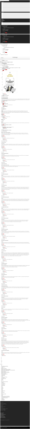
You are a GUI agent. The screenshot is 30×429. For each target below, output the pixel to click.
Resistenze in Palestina (4, 317)
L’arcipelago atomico (4, 263)
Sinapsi (2, 351)
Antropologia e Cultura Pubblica (4, 366)
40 (1, 361)
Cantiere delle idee (3, 374)
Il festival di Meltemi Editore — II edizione (7, 23)
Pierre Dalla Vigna (3, 119)
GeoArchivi (4, 8)
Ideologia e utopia (3, 108)
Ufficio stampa (1, 413)
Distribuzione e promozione (6, 95)
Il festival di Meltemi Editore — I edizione (7, 24)
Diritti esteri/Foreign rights (3, 414)
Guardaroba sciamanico (4, 229)
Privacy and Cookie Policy (2, 417)
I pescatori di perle (3, 384)
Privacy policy (9, 427)
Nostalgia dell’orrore (4, 274)
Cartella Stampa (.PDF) (5, 17)
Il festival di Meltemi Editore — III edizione (7, 124)
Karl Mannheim (2, 107)
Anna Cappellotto (3, 283)
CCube (2, 376)
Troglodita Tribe (3, 249)
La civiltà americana (4, 185)
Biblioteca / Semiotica (3, 371)
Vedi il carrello (1, 62)
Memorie (2, 308)
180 (1, 365)
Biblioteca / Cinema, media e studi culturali (5, 132)
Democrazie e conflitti (3, 378)
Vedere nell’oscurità (4, 163)
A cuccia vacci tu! (3, 250)
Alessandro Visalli (3, 294)
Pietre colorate (2, 143)
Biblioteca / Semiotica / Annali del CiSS (5, 372)
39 (1, 360)
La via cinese (4, 48)
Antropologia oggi (5, 3)
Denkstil (2, 198)
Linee (1, 386)
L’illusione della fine (3, 328)
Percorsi (2, 391)
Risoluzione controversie (5, 16)
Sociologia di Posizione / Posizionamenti (5, 396)
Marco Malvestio (3, 273)
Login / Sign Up (3, 33)
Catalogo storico (3, 375)
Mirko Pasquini (2, 337)
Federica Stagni (3, 316)
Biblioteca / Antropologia (5, 4)
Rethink (2, 394)
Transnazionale (3, 154)
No (7, 427)
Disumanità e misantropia (4, 240)
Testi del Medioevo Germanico (4, 397)
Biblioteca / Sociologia (5, 6)
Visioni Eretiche (4, 10)
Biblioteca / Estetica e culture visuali (6, 5)
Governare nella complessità (5, 350)
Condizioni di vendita (5, 15)
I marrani (2, 120)
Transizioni (2, 398)
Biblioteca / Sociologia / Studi (4, 98)
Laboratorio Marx (3, 385)
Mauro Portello (2, 172)
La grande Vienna (3, 142)
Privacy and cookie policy (5, 14)
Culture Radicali (3, 377)
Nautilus (2, 208)
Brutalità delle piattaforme (4, 153)
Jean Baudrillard (3, 327)
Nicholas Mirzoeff (3, 162)
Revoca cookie (1, 428)
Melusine (3, 9)
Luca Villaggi (2, 95)
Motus (2, 389)
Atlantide (4, 2)
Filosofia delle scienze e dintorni (4, 381)
